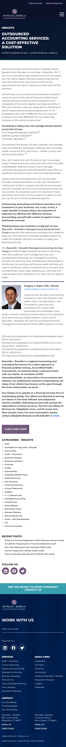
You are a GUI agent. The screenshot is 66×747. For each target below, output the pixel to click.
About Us (39, 669)
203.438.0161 (11, 702)
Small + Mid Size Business (17, 519)
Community (40, 672)
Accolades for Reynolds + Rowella (21, 447)
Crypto (8, 468)
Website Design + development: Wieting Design (23, 741)
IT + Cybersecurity (13, 495)
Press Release (11, 506)
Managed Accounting (15, 499)
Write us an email (10, 629)
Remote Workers (13, 512)
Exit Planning (11, 482)
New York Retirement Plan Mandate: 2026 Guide (28, 547)
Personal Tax (8, 680)
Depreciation (11, 471)
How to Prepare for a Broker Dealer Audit (24, 551)
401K (7, 444)
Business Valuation (14, 461)
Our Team (39, 665)
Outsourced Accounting (13, 669)
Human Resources (13, 488)
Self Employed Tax (13, 516)
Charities (9, 464)
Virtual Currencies (13, 526)
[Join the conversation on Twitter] (22, 571)
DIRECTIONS (8, 729)
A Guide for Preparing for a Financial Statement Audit (30, 544)
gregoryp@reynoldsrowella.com (41, 289)
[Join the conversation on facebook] (14, 571)
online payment (54, 3)
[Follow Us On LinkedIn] (5, 571)
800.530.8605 (11, 706)
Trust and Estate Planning (14, 684)
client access (35, 3)
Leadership (40, 661)
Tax (6, 523)
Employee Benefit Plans (16, 475)
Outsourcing (11, 502)
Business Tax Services (12, 672)
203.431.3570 (11, 710)
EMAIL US (6, 725)
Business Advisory (13, 458)
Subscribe (39, 687)
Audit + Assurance (13, 454)
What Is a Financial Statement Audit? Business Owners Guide (34, 540)
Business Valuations (11, 676)
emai (55, 415)
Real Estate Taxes (13, 509)
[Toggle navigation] (62, 14)
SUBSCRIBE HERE (15, 429)
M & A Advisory (9, 687)
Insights (8, 492)
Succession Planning (11, 691)
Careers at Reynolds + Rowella (49, 676)
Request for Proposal (44, 680)
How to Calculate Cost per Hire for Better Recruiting (30, 554)
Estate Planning (12, 478)
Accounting (10, 451)
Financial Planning (14, 485)
